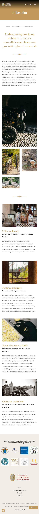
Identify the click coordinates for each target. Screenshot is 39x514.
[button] (3, 510)
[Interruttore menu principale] (35, 5)
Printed (19, 493)
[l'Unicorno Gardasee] (6, 4)
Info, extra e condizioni (19, 490)
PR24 (23, 510)
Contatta (19, 496)
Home (19, 488)
